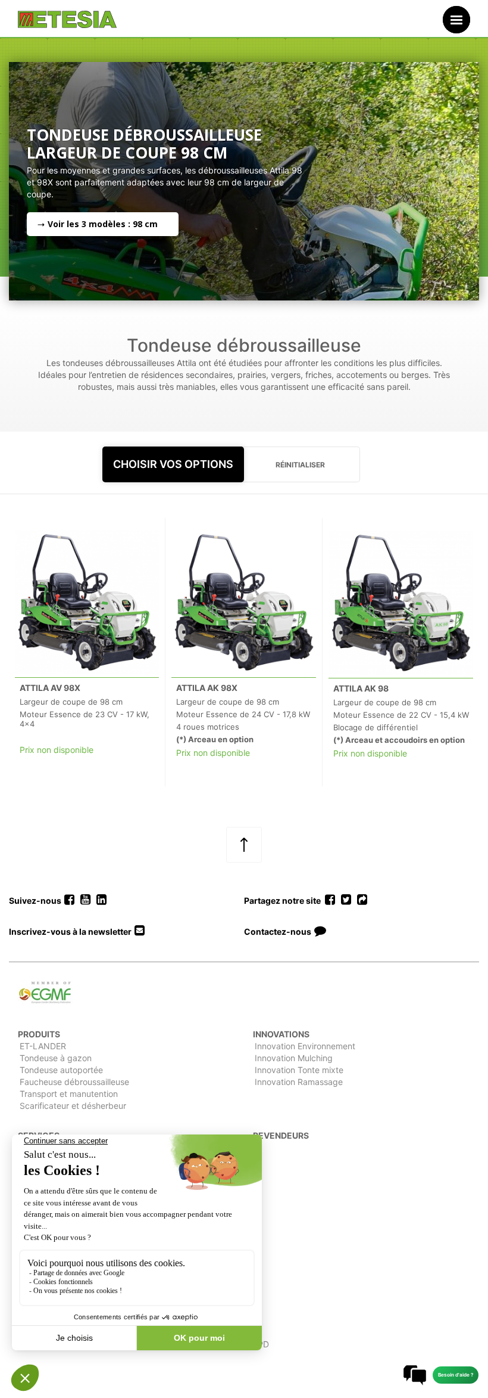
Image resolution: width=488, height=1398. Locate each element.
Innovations (281, 1034)
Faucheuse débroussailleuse (74, 1082)
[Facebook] (69, 900)
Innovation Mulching (294, 1058)
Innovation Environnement (305, 1046)
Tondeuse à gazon (56, 1058)
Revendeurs (281, 1135)
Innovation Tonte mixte (299, 1070)
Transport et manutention (69, 1094)
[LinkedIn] (101, 900)
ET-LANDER (43, 1046)
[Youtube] (85, 900)
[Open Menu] (456, 19)
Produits (39, 1034)
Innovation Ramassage (299, 1082)
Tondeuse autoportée (61, 1070)
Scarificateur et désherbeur (73, 1106)
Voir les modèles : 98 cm (103, 224)
